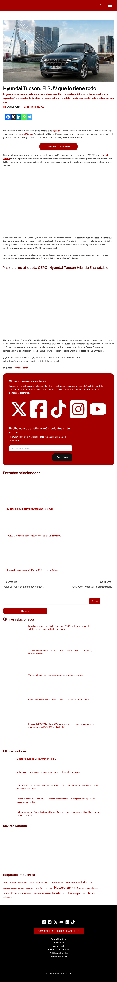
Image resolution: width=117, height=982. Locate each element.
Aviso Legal (58, 946)
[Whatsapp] (24, 117)
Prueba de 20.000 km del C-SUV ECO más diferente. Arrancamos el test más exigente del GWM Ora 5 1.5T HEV (61, 725)
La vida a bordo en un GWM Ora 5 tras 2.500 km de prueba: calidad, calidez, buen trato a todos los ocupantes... (60, 627)
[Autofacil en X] (19, 417)
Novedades (65, 887)
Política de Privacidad (58, 949)
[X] (13, 117)
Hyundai (56, 130)
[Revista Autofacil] (26, 847)
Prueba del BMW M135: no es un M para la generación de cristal (58, 699)
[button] (101, 5)
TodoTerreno (59, 893)
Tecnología (46, 893)
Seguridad (37, 893)
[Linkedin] (18, 117)
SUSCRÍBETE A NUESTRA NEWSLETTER (58, 931)
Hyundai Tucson (20, 367)
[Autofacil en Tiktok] (58, 417)
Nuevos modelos (87, 888)
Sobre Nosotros (58, 939)
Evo (78, 882)
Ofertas (6, 893)
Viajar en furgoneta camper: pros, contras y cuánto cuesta (55, 675)
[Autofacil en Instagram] (78, 418)
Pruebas (16, 893)
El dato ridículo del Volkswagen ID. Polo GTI (37, 758)
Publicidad (58, 942)
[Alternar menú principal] (110, 5)
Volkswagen (7, 897)
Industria (86, 882)
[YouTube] (61, 922)
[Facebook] (8, 117)
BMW (5, 883)
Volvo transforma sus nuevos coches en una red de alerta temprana (48, 772)
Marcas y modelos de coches (16, 888)
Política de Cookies (59, 953)
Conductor (70, 882)
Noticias (46, 888)
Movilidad (35, 889)
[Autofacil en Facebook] (39, 418)
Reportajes (26, 893)
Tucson (29, 134)
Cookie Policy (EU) (58, 956)
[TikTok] (73, 922)
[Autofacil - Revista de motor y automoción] (14, 5)
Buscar (95, 601)
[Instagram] (44, 922)
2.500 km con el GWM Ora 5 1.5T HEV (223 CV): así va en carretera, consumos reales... (60, 652)
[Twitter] (56, 922)
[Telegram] (29, 117)
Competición (56, 882)
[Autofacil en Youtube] (98, 416)
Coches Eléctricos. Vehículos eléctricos (29, 882)
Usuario (91, 893)
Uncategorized (77, 893)
